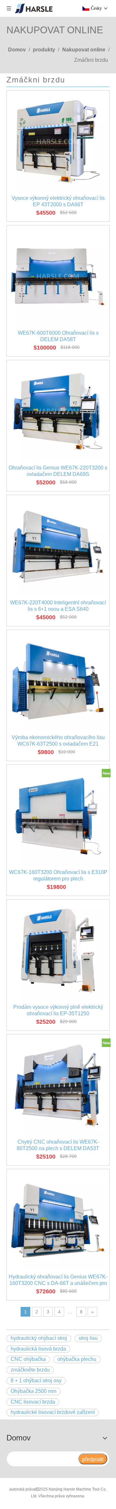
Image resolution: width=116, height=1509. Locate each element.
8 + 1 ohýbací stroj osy (36, 1380)
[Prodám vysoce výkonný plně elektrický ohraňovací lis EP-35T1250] (58, 950)
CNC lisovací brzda (33, 1402)
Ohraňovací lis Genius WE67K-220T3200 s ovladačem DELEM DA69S (58, 471)
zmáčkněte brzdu (30, 1370)
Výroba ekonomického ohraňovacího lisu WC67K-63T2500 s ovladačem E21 (58, 741)
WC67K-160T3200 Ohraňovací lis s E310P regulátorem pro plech (58, 875)
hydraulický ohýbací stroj (39, 1338)
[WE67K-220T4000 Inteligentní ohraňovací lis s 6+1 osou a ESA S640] (58, 546)
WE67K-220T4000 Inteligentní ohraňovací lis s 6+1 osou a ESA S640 (58, 606)
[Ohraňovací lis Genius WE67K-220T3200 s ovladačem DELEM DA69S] (58, 411)
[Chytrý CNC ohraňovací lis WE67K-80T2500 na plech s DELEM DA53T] (58, 1085)
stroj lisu (88, 1338)
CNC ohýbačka (28, 1359)
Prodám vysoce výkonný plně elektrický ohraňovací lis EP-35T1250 (58, 1010)
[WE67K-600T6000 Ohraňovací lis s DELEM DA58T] (58, 276)
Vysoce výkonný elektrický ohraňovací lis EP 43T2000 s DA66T (58, 201)
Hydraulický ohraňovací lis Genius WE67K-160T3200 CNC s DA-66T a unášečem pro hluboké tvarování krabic (58, 1280)
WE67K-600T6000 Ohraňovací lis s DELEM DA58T (58, 336)
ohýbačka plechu (76, 1359)
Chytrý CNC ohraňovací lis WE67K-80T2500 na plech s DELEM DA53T (58, 1145)
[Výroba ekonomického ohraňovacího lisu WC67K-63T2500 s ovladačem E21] (58, 681)
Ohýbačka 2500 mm (33, 1391)
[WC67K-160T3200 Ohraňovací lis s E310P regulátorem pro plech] (58, 815)
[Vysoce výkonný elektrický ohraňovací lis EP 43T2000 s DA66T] (58, 141)
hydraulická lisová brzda (38, 1349)
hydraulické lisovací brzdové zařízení (53, 1412)
